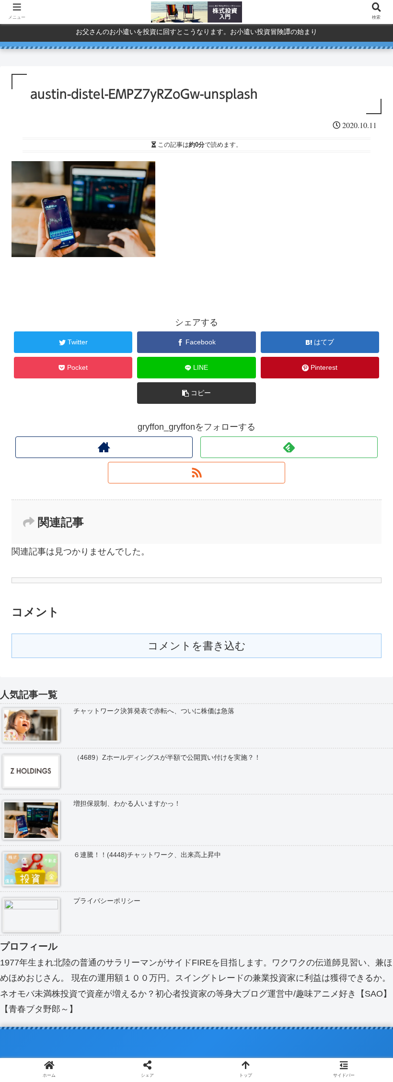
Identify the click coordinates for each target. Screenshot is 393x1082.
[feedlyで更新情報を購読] (289, 447)
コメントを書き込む (197, 646)
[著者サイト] (104, 447)
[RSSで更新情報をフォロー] (197, 472)
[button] (363, 878)
